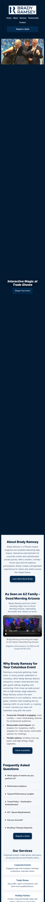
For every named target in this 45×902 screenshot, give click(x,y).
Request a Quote (22, 29)
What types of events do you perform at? (19, 777)
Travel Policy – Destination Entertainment (18, 803)
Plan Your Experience (22, 291)
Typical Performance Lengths (20, 794)
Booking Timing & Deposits (19, 827)
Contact (22, 22)
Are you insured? (15, 820)
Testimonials (33, 18)
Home (8, 18)
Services (23, 18)
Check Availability (22, 750)
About (15, 18)
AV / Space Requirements (18, 812)
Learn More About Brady (22, 579)
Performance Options (17, 786)
